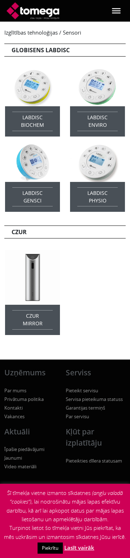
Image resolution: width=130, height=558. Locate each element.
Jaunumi (13, 458)
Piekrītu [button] (50, 548)
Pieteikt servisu (82, 390)
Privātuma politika (24, 399)
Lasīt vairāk (79, 547)
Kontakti (13, 408)
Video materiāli (20, 466)
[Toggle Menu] (116, 10)
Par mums (15, 390)
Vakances (14, 416)
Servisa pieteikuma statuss (94, 399)
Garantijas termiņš (85, 408)
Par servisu (77, 416)
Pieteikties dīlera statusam (94, 460)
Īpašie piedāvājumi (24, 449)
